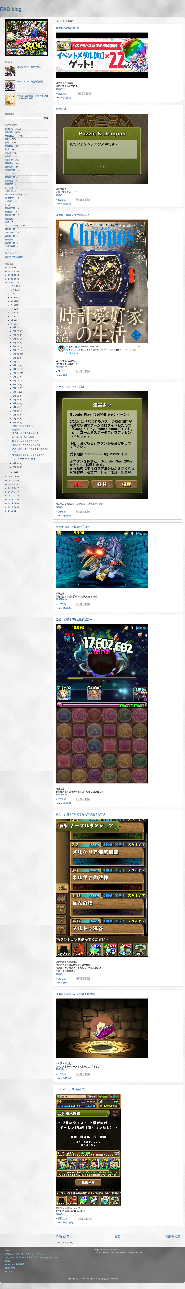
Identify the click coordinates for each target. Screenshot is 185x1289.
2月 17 (16, 369)
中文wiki (8, 1271)
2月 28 (16, 327)
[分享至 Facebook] (87, 93)
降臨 (7, 222)
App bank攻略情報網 (14, 1264)
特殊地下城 (10, 177)
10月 (13, 294)
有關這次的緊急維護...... (70, 28)
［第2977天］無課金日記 (70, 1089)
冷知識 (8, 153)
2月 (12, 324)
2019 (10, 484)
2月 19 (16, 362)
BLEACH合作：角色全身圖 (29, 67)
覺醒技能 (9, 212)
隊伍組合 (9, 160)
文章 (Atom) (67, 1242)
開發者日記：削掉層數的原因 (73, 526)
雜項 (65, 375)
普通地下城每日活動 (14, 257)
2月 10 (16, 396)
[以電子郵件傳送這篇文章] (78, 93)
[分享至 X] (84, 93)
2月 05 (16, 415)
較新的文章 (62, 1236)
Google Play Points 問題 (70, 386)
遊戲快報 (67, 98)
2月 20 (16, 358)
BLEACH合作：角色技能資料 (30, 81)
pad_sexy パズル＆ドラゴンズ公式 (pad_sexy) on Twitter (32, 1257)
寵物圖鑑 (67, 1078)
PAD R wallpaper (12, 226)
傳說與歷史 (10, 198)
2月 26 (16, 335)
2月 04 (16, 419)
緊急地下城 (10, 208)
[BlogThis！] (81, 93)
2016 (10, 496)
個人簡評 (9, 188)
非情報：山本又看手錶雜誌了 (73, 215)
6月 (12, 309)
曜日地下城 (10, 236)
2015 (10, 499)
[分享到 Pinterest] (89, 93)
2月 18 (16, 365)
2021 (10, 477)
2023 (10, 279)
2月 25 (16, 339)
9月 (12, 297)
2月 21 (16, 354)
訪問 (7, 250)
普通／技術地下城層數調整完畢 (74, 619)
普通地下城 (10, 243)
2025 (10, 271)
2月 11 (16, 392)
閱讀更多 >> (61, 89)
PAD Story (9, 253)
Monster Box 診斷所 (14, 195)
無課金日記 (68, 1223)
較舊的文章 (173, 1236)
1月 (12, 472)
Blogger (114, 1279)
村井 (7, 149)
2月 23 (16, 346)
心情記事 (9, 191)
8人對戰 (8, 201)
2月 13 (16, 384)
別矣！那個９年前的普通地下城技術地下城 (80, 814)
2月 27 (16, 331)
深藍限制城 (10, 246)
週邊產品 (9, 181)
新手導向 (9, 163)
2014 (10, 503)
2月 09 (16, 400)
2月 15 (16, 377)
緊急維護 (61, 109)
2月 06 (16, 411)
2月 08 (16, 403)
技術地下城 (10, 215)
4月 (12, 316)
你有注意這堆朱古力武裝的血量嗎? (76, 994)
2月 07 (16, 407)
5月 (12, 313)
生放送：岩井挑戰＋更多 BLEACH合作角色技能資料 (32, 97)
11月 (13, 290)
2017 (10, 492)
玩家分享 (9, 239)
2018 (10, 488)
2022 (10, 283)
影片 (7, 142)
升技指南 (9, 184)
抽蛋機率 (9, 146)
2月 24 (16, 343)
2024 (10, 275)
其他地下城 (10, 229)
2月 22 (16, 350)
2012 (10, 511)
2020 (10, 480)
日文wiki (8, 1261)
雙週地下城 (10, 170)
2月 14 (16, 381)
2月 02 (16, 463)
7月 (12, 305)
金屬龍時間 (10, 1268)
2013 (10, 507)
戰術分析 (9, 167)
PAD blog (11, 9)
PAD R (8, 174)
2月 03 (16, 422)
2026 (10, 268)
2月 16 (16, 373)
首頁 (118, 1236)
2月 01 (16, 467)
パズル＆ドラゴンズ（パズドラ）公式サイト (25, 1254)
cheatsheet (10, 233)
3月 (12, 320)
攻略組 (8, 156)
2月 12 (16, 388)
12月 (13, 286)
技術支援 (9, 219)
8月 (12, 301)
